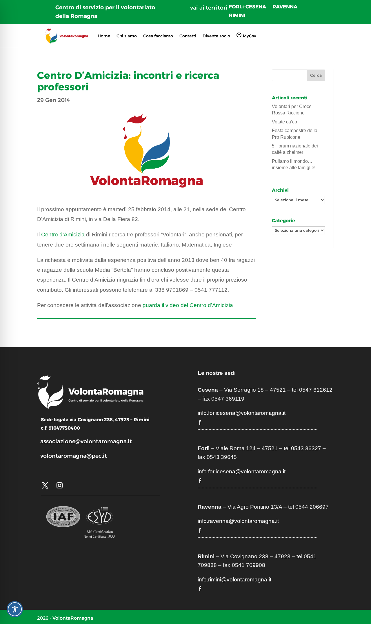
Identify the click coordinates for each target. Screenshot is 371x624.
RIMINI (237, 15)
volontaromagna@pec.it (73, 456)
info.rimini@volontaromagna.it (234, 579)
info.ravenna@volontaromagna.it (238, 521)
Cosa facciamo (158, 36)
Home (104, 36)
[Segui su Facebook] (200, 422)
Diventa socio (216, 36)
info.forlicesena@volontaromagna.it (241, 413)
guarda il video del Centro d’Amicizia (188, 305)
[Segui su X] (45, 485)
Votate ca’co (284, 121)
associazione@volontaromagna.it (86, 441)
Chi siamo (127, 36)
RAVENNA (284, 7)
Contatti (187, 36)
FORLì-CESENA (247, 7)
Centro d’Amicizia (63, 234)
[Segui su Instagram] (59, 485)
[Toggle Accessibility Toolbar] (14, 609)
